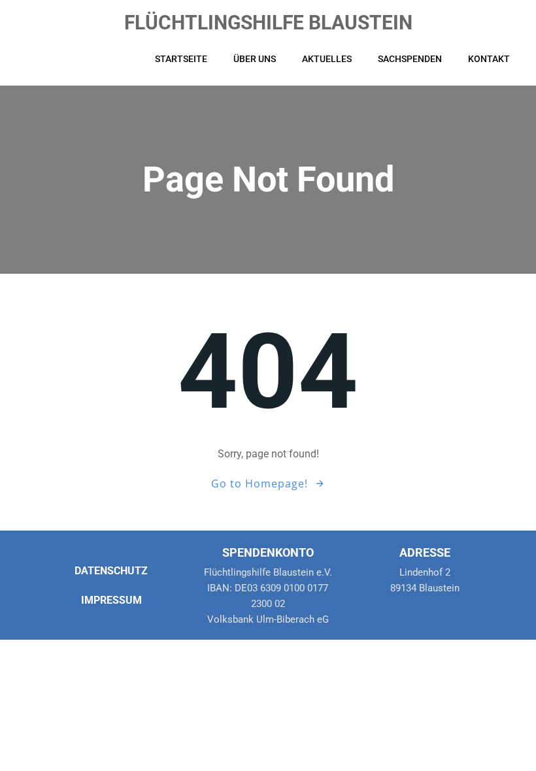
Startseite (181, 59)
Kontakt (489, 59)
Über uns (254, 59)
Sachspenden (410, 59)
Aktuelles (327, 59)
